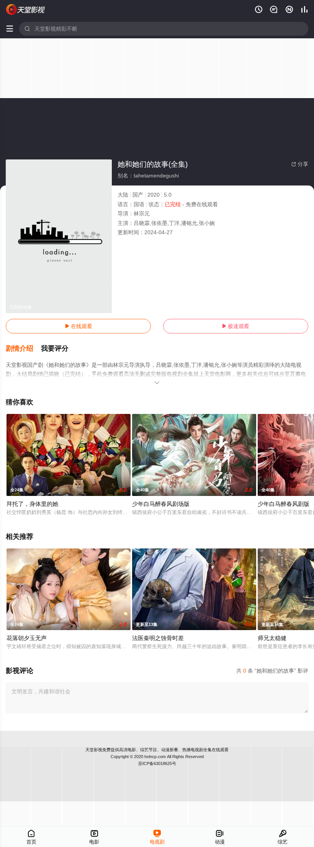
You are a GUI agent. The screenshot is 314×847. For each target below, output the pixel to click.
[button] (23, 349)
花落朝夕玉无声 (27, 638)
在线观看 (78, 326)
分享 (299, 164)
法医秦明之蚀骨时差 (158, 638)
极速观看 (235, 326)
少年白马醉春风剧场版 (161, 504)
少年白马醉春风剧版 (283, 504)
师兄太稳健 (272, 638)
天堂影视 (93, 749)
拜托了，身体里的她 (32, 504)
